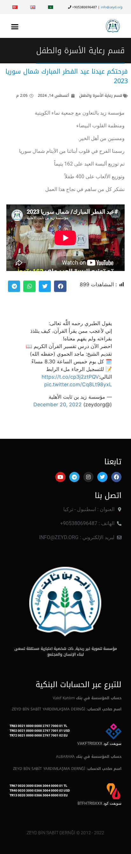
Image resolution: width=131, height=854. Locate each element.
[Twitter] (102, 477)
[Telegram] (74, 477)
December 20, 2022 (57, 404)
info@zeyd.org (111, 7)
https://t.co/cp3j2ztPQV (70, 377)
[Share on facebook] (60, 286)
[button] (15, 26)
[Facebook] (116, 477)
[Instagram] (88, 477)
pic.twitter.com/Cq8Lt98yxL (78, 384)
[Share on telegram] (14, 286)
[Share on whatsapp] (29, 286)
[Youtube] (60, 477)
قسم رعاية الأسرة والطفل (80, 50)
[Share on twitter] (45, 286)
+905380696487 (84, 7)
